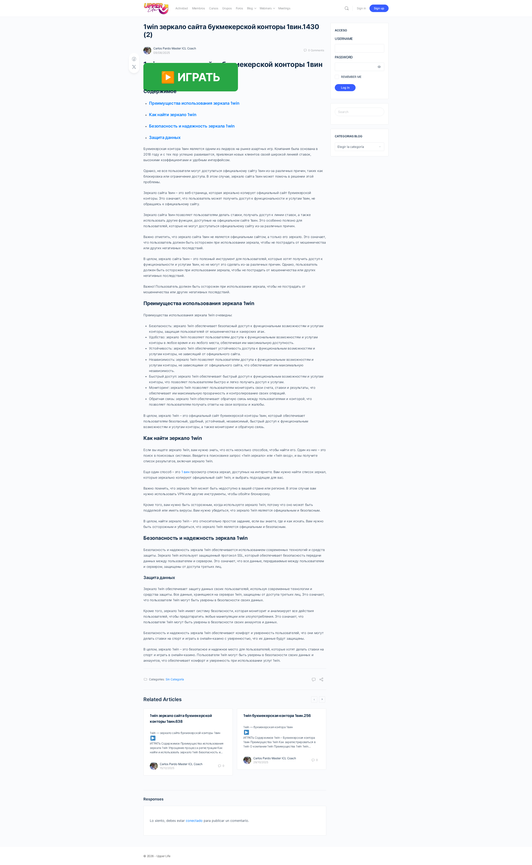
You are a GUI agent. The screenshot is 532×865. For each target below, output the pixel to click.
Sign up (379, 8)
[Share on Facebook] (134, 59)
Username (344, 39)
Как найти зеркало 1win (172, 114)
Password (344, 57)
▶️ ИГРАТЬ (190, 77)
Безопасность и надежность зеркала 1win (192, 126)
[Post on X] (134, 67)
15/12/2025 (167, 768)
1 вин (185, 472)
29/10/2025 (260, 762)
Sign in (361, 8)
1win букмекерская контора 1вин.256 (277, 715)
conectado (194, 820)
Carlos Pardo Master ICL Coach (174, 48)
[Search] (346, 8)
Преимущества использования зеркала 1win (194, 103)
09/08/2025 (161, 52)
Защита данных (165, 137)
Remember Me (351, 77)
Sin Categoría (175, 679)
